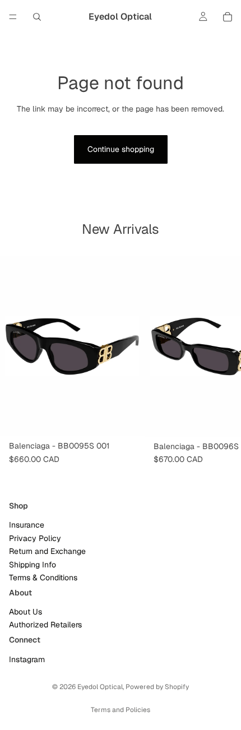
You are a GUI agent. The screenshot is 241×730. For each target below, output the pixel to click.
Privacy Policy (35, 538)
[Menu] (13, 17)
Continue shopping (120, 149)
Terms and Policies (120, 709)
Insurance (26, 525)
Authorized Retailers (45, 625)
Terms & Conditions (43, 577)
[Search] (37, 16)
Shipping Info (32, 564)
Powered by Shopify (157, 686)
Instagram (27, 659)
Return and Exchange (47, 551)
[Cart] (227, 16)
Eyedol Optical (100, 686)
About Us (25, 612)
